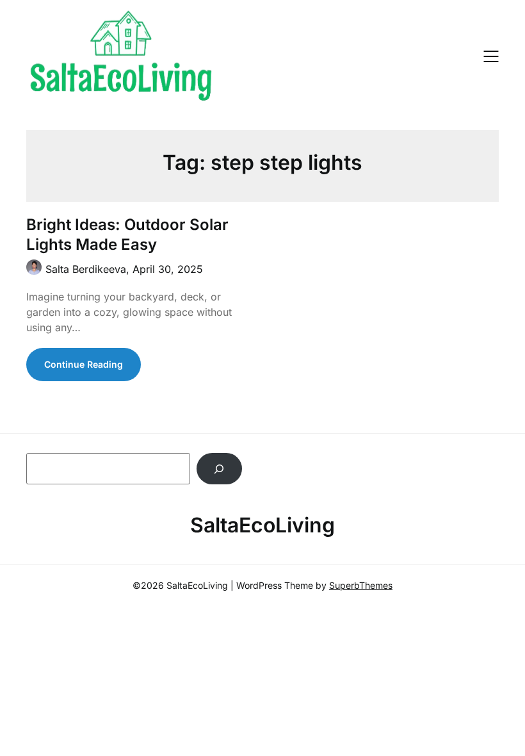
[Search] (219, 468)
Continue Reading (83, 364)
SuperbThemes (360, 585)
